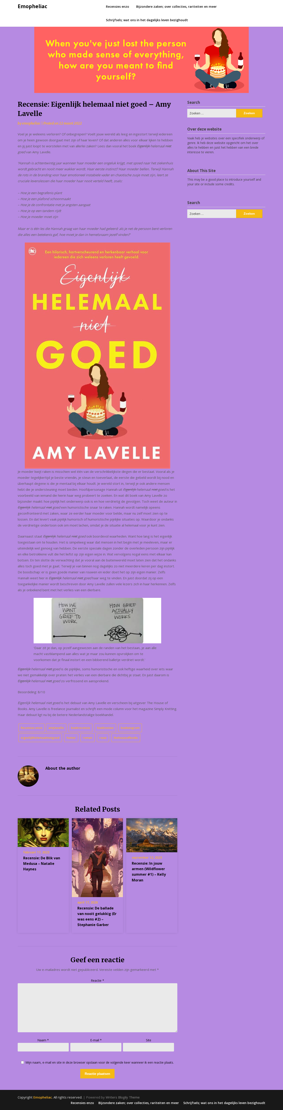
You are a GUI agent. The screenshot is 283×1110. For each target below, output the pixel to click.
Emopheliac (32, 6)
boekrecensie (80, 728)
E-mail (96, 1040)
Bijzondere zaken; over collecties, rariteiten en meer (176, 6)
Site (148, 1040)
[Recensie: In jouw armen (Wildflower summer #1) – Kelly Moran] (151, 834)
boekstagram (130, 728)
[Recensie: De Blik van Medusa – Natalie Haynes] (43, 831)
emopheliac (31, 123)
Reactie (97, 980)
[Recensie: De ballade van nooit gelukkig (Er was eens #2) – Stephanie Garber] (97, 856)
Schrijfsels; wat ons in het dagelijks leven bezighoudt (147, 20)
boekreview (105, 728)
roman (87, 738)
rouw (103, 738)
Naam (43, 1040)
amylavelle (56, 728)
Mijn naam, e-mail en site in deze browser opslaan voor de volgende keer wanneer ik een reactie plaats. (99, 1063)
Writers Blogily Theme (123, 1097)
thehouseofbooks (126, 738)
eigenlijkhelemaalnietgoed (40, 738)
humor (71, 738)
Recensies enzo (117, 6)
